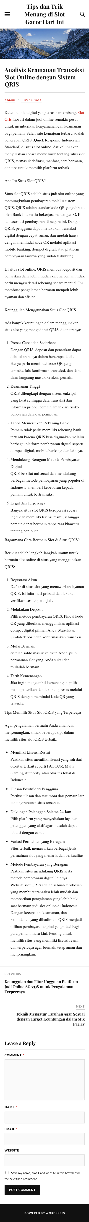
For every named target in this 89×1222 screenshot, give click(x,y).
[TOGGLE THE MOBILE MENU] (7, 14)
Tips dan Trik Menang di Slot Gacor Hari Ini (44, 14)
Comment (14, 1055)
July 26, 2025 (31, 100)
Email (11, 1129)
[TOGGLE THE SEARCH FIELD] (82, 14)
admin (10, 100)
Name (11, 1107)
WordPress (55, 1213)
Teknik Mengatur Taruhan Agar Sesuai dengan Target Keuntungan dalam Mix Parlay (50, 1018)
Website (12, 1150)
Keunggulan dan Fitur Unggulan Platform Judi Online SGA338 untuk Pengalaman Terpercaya (41, 986)
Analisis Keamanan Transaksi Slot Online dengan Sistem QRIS (44, 77)
